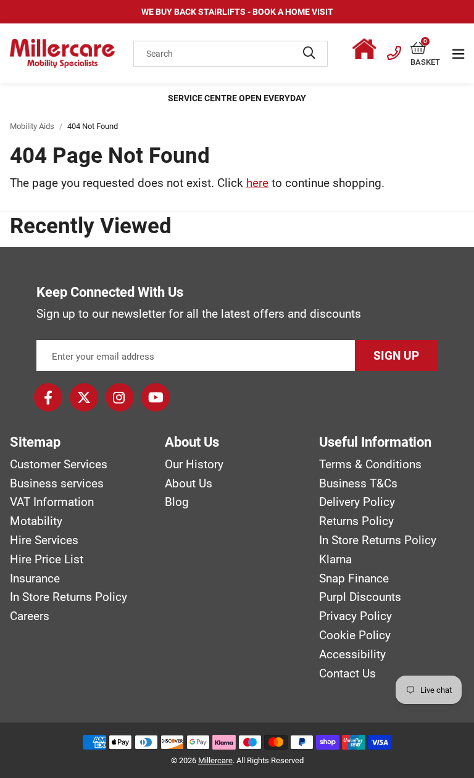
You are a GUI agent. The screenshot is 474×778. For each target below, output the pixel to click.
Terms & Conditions (370, 464)
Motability (36, 521)
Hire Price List (46, 559)
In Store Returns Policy (68, 597)
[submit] (309, 54)
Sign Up (396, 356)
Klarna (335, 559)
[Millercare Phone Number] (394, 51)
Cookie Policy (355, 635)
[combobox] (230, 54)
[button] (425, 48)
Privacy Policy (355, 616)
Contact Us (347, 674)
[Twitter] (84, 397)
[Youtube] (155, 397)
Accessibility (352, 654)
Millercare (215, 760)
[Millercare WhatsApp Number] (367, 51)
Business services (57, 483)
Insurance (35, 579)
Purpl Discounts (360, 597)
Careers (29, 616)
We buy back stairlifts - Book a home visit (237, 12)
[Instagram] (120, 397)
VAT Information (52, 502)
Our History (194, 464)
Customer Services (58, 464)
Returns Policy (356, 521)
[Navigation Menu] (458, 53)
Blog (177, 502)
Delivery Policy (357, 502)
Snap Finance (354, 579)
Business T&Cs (358, 483)
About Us (188, 483)
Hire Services (44, 540)
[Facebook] (48, 397)
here (257, 183)
